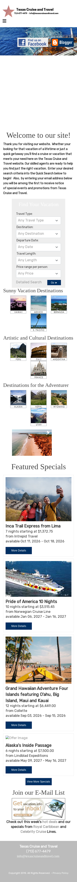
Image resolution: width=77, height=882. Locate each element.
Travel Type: (24, 214)
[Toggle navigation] (4, 22)
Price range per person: (32, 267)
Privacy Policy (60, 873)
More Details (18, 550)
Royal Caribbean (46, 827)
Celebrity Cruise (34, 832)
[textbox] (38, 220)
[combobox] (38, 221)
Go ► (54, 282)
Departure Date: (27, 240)
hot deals (49, 822)
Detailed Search (29, 282)
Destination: (24, 227)
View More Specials (38, 781)
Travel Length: (26, 253)
